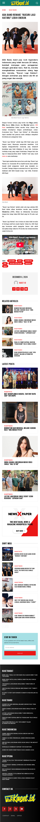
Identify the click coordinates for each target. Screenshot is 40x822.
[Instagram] (18, 289)
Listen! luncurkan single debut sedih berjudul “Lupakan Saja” (25, 332)
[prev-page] (3, 626)
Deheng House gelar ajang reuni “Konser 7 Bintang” (25, 555)
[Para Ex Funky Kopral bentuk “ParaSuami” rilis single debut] (7, 342)
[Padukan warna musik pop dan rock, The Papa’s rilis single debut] (7, 569)
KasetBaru (13, 10)
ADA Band (12, 261)
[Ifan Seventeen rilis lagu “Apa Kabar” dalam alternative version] (7, 353)
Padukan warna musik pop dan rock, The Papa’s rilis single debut (24, 570)
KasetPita (8, 391)
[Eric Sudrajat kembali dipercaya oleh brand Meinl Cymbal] (7, 585)
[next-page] (7, 626)
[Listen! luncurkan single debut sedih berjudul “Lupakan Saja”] (7, 331)
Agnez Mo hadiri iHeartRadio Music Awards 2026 (18, 750)
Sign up (20, 653)
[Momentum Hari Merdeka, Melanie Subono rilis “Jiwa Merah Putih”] (7, 309)
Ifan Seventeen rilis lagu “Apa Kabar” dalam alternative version (25, 354)
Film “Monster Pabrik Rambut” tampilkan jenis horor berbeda (25, 616)
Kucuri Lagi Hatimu (16, 263)
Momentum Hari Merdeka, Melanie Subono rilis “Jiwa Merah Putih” (23, 310)
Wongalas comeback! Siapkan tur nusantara (17, 747)
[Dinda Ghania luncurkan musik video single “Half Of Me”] (7, 320)
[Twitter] (22, 289)
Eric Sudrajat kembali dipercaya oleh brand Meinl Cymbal (25, 586)
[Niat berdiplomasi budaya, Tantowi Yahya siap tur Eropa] (20, 378)
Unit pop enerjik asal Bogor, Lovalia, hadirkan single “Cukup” (25, 601)
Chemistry (28, 261)
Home (4, 10)
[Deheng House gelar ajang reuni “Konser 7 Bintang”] (7, 554)
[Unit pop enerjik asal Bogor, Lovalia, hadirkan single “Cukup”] (7, 600)
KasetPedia (19, 582)
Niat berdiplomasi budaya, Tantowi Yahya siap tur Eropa (20, 395)
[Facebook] (14, 289)
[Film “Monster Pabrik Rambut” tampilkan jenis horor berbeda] (7, 615)
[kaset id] (16, 283)
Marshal (28, 263)
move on (4, 156)
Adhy (19, 261)
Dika (5, 263)
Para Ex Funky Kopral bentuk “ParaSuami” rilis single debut (25, 343)
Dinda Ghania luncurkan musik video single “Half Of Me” (25, 321)
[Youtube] (26, 289)
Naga (5, 266)
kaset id (22, 282)
